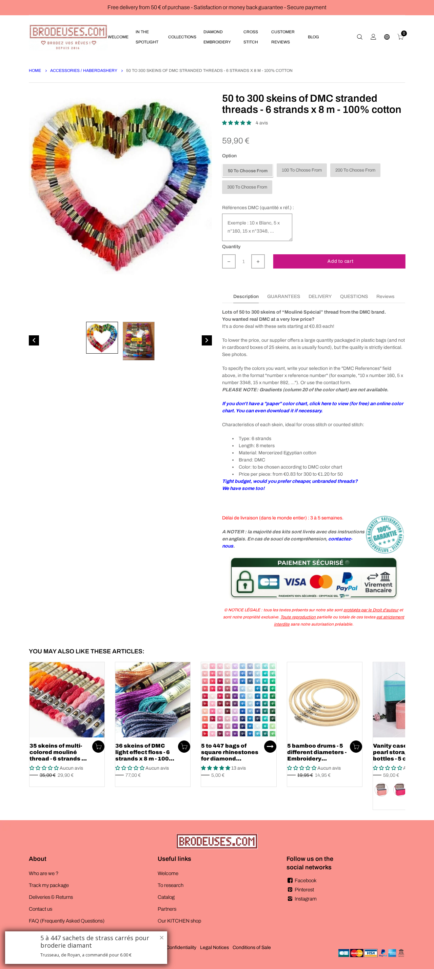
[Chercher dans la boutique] (359, 37)
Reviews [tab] (385, 296)
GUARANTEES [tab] (283, 296)
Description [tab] (246, 296)
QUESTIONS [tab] (354, 296)
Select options (270, 746)
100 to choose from (302, 170)
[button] (237, 122)
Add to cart (340, 261)
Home (35, 70)
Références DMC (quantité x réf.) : (258, 207)
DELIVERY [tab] (320, 296)
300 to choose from (247, 187)
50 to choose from (248, 171)
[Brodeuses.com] (68, 36)
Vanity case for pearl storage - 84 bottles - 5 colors (398, 752)
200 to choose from (355, 170)
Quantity (231, 246)
